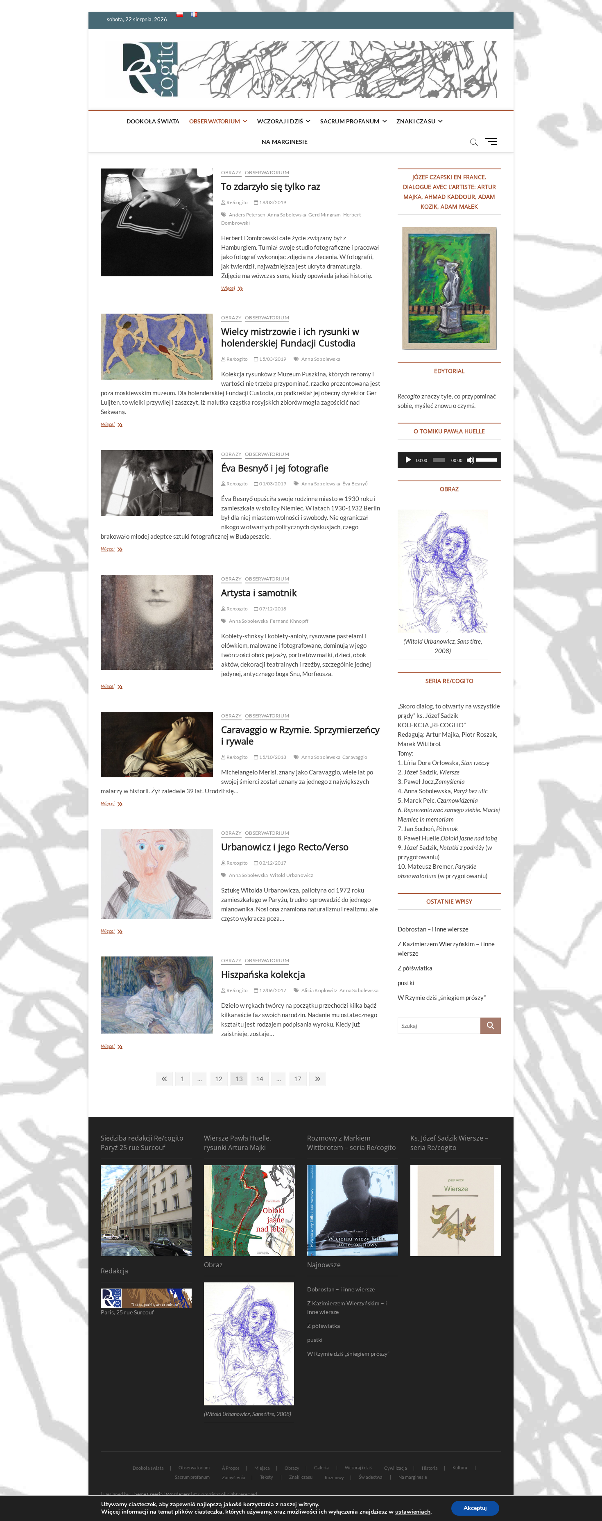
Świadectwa (370, 1477)
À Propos (231, 1468)
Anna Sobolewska (286, 215)
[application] (449, 460)
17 (300, 1078)
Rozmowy (334, 1477)
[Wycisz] (470, 460)
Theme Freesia (147, 1494)
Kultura (460, 1467)
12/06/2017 (272, 990)
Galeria (321, 1467)
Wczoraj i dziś (280, 121)
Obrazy (231, 172)
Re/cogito (237, 202)
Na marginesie (285, 141)
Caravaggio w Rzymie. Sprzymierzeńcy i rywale (300, 735)
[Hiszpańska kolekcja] (157, 995)
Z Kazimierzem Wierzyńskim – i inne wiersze (347, 1307)
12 (221, 1078)
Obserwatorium (214, 121)
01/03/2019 (272, 483)
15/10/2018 (272, 757)
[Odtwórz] (408, 460)
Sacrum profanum (350, 121)
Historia (430, 1468)
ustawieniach (412, 1512)
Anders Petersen (247, 215)
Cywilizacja (395, 1468)
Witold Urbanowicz (291, 875)
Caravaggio (354, 757)
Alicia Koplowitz (319, 990)
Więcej (236, 289)
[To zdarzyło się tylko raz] (157, 222)
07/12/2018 (272, 609)
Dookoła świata (153, 121)
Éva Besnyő (355, 483)
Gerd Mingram (324, 215)
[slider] (486, 459)
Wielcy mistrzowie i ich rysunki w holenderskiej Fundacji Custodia (290, 337)
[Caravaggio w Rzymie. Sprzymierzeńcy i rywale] (157, 744)
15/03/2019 (272, 359)
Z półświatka (415, 968)
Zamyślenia (233, 1477)
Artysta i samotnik (259, 592)
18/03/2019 (272, 202)
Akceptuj (475, 1508)
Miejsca (262, 1468)
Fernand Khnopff (289, 621)
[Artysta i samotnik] (157, 622)
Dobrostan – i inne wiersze (433, 929)
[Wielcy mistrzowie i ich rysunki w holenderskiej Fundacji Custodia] (157, 346)
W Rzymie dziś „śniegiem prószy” (442, 997)
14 (262, 1078)
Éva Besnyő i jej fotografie (274, 468)
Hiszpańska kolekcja (263, 974)
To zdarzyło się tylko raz (270, 186)
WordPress (178, 1494)
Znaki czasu (415, 121)
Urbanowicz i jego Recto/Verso (285, 846)
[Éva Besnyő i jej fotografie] (157, 483)
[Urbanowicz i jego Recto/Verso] (157, 874)
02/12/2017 (272, 863)
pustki (406, 982)
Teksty (266, 1477)
